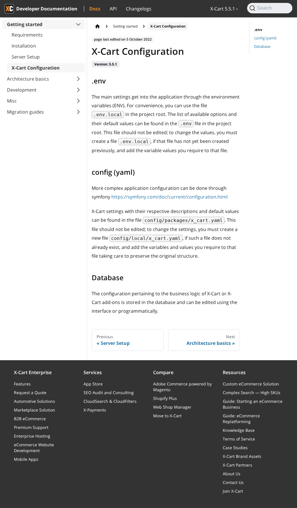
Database (262, 46)
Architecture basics (28, 79)
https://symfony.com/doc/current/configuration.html (169, 197)
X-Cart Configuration (36, 68)
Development (22, 90)
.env (258, 29)
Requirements (27, 35)
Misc (12, 101)
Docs (94, 9)
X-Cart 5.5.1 (222, 9)
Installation (24, 46)
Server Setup (26, 57)
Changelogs (138, 9)
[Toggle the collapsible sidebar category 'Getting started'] (78, 24)
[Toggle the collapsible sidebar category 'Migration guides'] (78, 111)
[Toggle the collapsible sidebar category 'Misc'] (78, 100)
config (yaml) (265, 38)
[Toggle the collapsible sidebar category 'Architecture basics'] (78, 78)
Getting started (24, 24)
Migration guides (25, 112)
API (113, 9)
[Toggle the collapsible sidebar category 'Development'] (78, 89)
